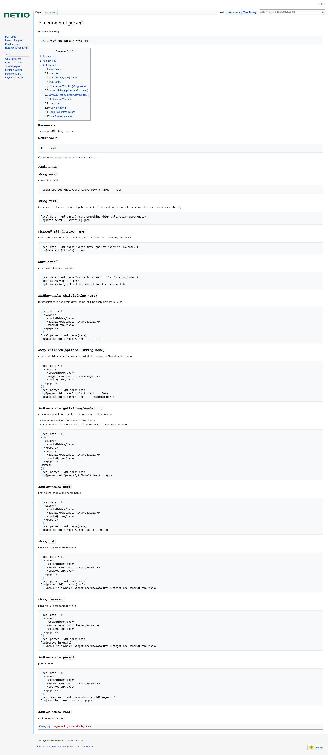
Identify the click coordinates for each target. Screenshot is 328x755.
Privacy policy (43, 746)
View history (250, 12)
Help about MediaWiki (16, 48)
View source (233, 12)
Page (38, 12)
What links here (13, 59)
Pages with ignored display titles (72, 726)
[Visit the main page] (17, 15)
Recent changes (13, 40)
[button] (41, 51)
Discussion (50, 12)
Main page (10, 37)
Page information (14, 77)
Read (221, 12)
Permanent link (13, 74)
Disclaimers (87, 746)
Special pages (12, 66)
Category (44, 726)
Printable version (14, 70)
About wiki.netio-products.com (66, 746)
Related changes (14, 62)
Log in (322, 3)
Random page (12, 44)
